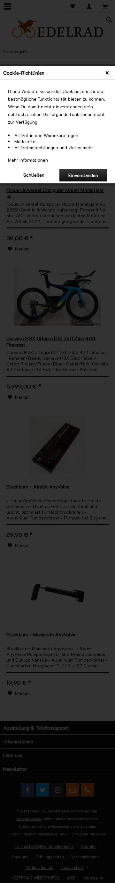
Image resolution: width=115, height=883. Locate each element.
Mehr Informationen (28, 160)
